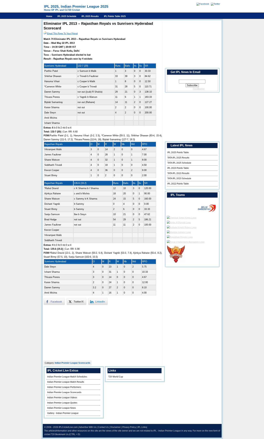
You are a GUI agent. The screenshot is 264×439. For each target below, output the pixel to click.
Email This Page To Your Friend (62, 33)
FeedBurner (199, 89)
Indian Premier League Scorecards (72, 363)
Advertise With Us (87, 427)
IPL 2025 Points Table (178, 152)
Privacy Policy (129, 427)
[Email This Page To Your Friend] (45, 33)
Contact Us (103, 427)
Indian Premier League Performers (64, 387)
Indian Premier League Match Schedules (67, 376)
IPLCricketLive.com (68, 427)
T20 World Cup (115, 376)
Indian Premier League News (61, 408)
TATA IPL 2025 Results (178, 157)
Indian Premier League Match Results (65, 382)
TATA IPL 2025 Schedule (179, 163)
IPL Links (142, 427)
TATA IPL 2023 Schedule (179, 178)
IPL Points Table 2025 (115, 16)
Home (49, 16)
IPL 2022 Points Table (178, 183)
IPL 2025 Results (90, 16)
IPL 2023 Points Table (178, 168)
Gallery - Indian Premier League (62, 413)
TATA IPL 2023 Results (178, 173)
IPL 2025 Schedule (66, 16)
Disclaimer (115, 427)
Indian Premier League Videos (62, 397)
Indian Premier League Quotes (62, 403)
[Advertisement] (103, 333)
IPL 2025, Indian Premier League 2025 (76, 6)
